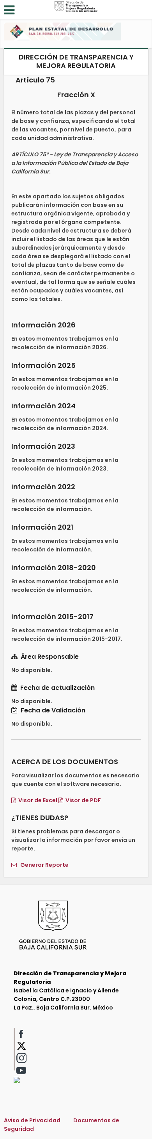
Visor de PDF (82, 800)
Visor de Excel (36, 800)
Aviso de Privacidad (32, 1120)
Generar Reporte (43, 865)
